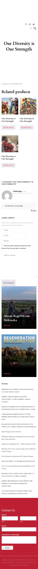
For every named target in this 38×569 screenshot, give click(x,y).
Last (21, 522)
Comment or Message (11, 534)
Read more (8, 127)
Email (4, 526)
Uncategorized (16, 83)
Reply (34, 211)
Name (4, 515)
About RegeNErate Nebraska (17, 318)
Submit (7, 548)
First (3, 522)
